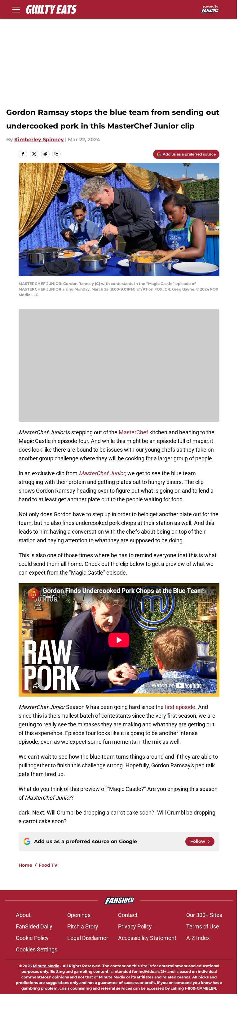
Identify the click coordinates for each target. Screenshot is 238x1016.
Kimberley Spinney (39, 139)
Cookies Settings (36, 949)
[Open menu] (16, 9)
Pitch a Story (82, 926)
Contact (128, 915)
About (23, 915)
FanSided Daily (34, 926)
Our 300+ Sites (204, 915)
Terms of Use (202, 926)
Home (25, 865)
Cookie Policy (32, 938)
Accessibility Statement (147, 938)
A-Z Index (198, 938)
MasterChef (134, 432)
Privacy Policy (135, 926)
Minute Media (46, 966)
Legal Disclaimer (87, 938)
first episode (180, 707)
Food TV (48, 865)
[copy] (56, 154)
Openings (78, 915)
